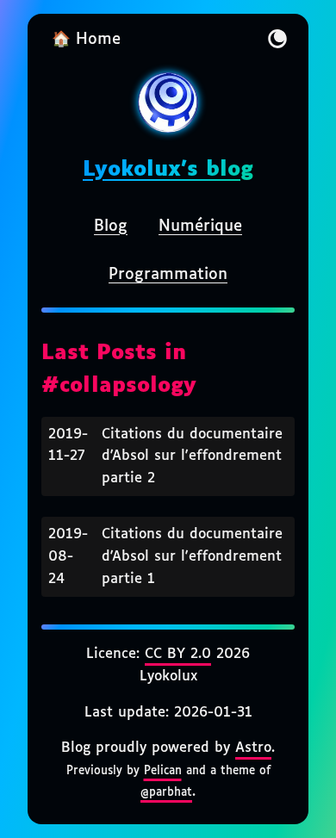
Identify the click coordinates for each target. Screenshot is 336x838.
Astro (253, 748)
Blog (111, 226)
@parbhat (166, 792)
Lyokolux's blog (168, 169)
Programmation (168, 274)
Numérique (200, 226)
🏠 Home (86, 39)
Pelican (163, 771)
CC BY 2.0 (178, 654)
